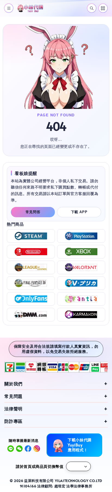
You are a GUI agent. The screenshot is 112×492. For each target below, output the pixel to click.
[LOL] (31, 267)
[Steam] (31, 236)
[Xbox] (81, 251)
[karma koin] (81, 314)
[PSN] (81, 236)
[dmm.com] (31, 314)
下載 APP (79, 212)
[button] (8, 8)
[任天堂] (31, 251)
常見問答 (33, 212)
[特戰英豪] (81, 267)
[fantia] (81, 299)
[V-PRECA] (81, 283)
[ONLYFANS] (31, 299)
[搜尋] (91, 8)
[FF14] (31, 283)
